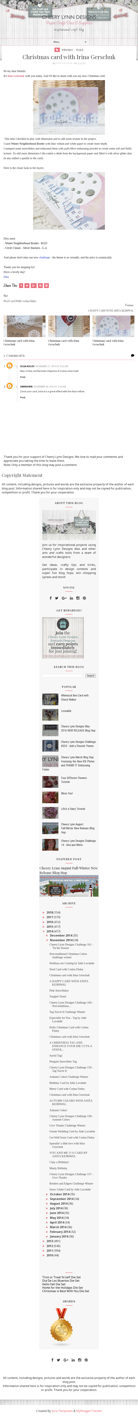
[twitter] (56, 598)
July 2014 (56, 1208)
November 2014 (61, 940)
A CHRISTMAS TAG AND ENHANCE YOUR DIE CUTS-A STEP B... (70, 1046)
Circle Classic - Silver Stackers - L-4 (26, 247)
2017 (50, 917)
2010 (50, 1255)
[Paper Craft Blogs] (61, 1327)
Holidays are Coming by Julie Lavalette (71, 963)
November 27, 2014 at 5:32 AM (52, 366)
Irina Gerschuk (16, 75)
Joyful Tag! (55, 1055)
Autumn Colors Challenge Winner (68, 1076)
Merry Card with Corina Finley (67, 1088)
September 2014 (62, 1199)
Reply (23, 377)
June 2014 (57, 1213)
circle (59, 153)
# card (79, 49)
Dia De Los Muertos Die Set (60, 1281)
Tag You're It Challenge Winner (67, 1011)
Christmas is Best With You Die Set (65, 1291)
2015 (50, 927)
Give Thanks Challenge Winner (67, 1125)
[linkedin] (71, 598)
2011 (50, 1251)
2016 (50, 922)
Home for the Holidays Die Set (62, 1288)
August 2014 (59, 1204)
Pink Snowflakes (59, 990)
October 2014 (60, 1194)
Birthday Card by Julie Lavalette (67, 1082)
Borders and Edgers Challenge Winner (71, 1183)
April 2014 (57, 1222)
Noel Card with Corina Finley (66, 969)
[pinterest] (84, 598)
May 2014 (57, 1218)
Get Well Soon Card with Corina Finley (72, 1137)
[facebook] (51, 598)
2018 (50, 912)
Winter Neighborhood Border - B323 (26, 243)
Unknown (26, 386)
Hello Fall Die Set (53, 1284)
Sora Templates (62, 1411)
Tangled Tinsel (57, 996)
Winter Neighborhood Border (28, 143)
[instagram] (77, 598)
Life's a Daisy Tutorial (73, 809)
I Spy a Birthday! (59, 1162)
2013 (50, 1241)
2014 (50, 931)
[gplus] (64, 598)
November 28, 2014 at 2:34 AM (50, 386)
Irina (6, 276)
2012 (50, 1246)
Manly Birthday (58, 1168)
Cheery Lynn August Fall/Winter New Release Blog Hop (78, 828)
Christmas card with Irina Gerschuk (19, 342)
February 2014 (60, 1232)
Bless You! (67, 793)
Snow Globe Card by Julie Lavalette (70, 1189)
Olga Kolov (27, 366)
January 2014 (59, 1236)
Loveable (66, 711)
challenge (45, 257)
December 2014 (61, 935)
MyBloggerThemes (89, 1411)
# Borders (67, 49)
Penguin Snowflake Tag (63, 1061)
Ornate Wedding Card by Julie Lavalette (72, 1131)
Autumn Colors (58, 1110)
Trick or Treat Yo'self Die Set (61, 1277)
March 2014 (58, 1227)
